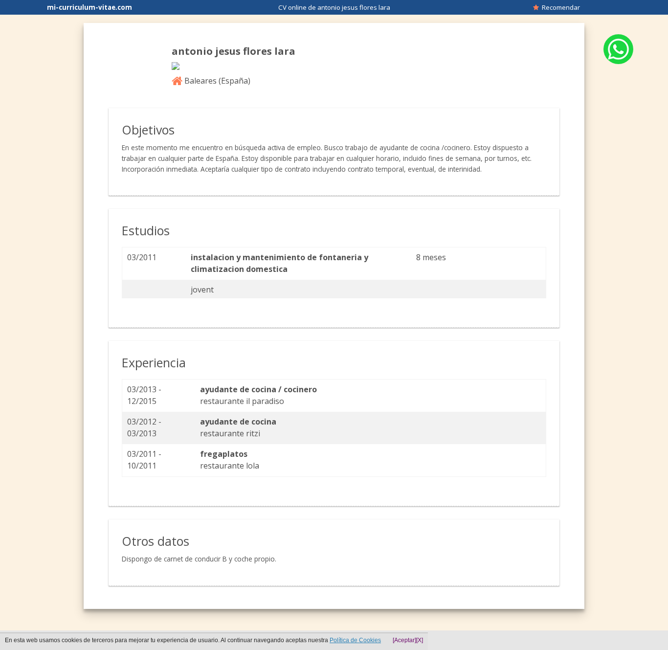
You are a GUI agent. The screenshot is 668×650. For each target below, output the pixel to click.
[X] (419, 640)
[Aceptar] (404, 640)
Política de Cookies (355, 640)
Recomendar (559, 7)
